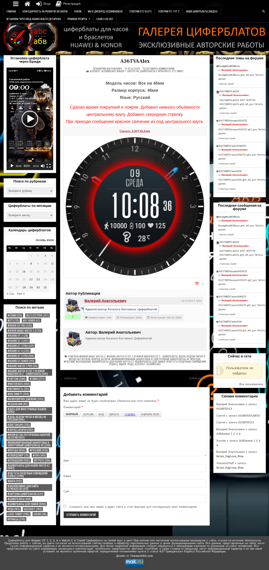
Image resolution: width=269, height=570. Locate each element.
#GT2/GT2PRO (37, 315)
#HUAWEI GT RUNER (21, 361)
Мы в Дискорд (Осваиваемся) (105, 11)
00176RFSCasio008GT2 (232, 146)
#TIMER (37, 379)
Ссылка (130, 414)
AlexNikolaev (108, 71)
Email (67, 476)
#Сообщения (19, 460)
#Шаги (15, 481)
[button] (29, 119)
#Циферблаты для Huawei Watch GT (29, 466)
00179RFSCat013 (229, 91)
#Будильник (18, 404)
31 (45, 287)
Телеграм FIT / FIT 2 (168, 11)
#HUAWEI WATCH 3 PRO (22, 366)
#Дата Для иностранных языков (27, 410)
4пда (14, 509)
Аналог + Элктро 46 (128, 71)
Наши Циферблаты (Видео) (202, 11)
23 (38, 279)
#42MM (15, 315)
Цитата (114, 414)
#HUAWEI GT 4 (18, 351)
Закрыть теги (150, 414)
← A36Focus (68, 378)
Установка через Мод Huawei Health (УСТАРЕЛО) (33, 19)
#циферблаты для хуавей (27, 504)
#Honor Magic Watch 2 (24, 331)
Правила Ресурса (77, 19)
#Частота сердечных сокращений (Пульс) (27, 474)
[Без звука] (43, 166)
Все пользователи (251, 384)
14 (24, 272)
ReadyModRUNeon (229, 66)
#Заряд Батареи (20, 430)
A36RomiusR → (199, 378)
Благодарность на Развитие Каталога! (45, 11)
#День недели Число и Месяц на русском (27, 418)
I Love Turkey (18, 514)
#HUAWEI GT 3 (18, 341)
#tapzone (16, 379)
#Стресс (42, 460)
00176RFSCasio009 (230, 171)
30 (38, 287)
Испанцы (16, 519)
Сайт (66, 491)
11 (52, 264)
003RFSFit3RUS (249, 416)
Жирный (72, 414)
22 (31, 279)
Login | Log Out (104, 19)
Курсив (88, 414)
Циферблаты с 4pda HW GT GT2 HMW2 (161, 71)
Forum (77, 11)
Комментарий (73, 407)
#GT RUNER (31, 320)
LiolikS (40, 514)
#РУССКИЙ (39, 450)
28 (24, 287)
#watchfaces (19, 384)
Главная (11, 11)
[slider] (27, 166)
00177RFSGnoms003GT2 (232, 121)
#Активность (18, 389)
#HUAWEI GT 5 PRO (21, 356)
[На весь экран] (48, 166)
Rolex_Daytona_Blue (230, 456)
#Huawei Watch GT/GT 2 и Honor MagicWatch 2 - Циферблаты (28, 372)
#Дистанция (19, 425)
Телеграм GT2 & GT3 (140, 11)
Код (101, 414)
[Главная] (27, 4)
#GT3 (13, 320)
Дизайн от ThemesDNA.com (134, 556)
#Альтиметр (18, 394)
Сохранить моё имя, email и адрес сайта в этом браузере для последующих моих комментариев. (133, 507)
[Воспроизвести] (12, 166)
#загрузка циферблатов (25, 494)
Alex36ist (33, 509)
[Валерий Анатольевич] (73, 305)
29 (31, 287)
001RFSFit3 (224, 409)
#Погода (16, 450)
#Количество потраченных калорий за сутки (29, 436)
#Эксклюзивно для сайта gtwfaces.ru (23, 487)
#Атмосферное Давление (26, 399)
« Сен (10, 294)
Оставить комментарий (160, 68)
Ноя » (21, 294)
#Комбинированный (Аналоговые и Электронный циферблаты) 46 (29, 444)
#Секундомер (18, 455)
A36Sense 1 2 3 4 (228, 434)
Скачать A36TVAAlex (135, 131)
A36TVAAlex (134, 61)
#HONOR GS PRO (20, 326)
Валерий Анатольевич (109, 68)
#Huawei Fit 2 (18, 336)
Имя (66, 461)
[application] (30, 119)
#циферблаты (19, 499)
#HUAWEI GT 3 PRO (21, 346)
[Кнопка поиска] (263, 11)
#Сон (39, 455)
